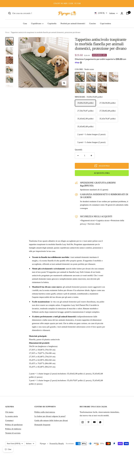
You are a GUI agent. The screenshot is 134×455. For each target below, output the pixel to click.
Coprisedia (52, 23)
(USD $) (101, 13)
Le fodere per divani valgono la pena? (50, 416)
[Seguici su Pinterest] (88, 422)
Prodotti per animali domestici (73, 23)
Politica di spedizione (14, 425)
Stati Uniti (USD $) (13, 444)
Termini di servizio (13, 433)
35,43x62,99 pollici (85, 119)
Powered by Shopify (57, 444)
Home (7, 32)
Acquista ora (102, 173)
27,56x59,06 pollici (107, 103)
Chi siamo (9, 412)
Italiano (112, 13)
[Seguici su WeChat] (100, 422)
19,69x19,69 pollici (85, 103)
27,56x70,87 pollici (85, 111)
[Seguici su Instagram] (83, 422)
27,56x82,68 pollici (107, 111)
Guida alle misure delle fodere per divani (51, 420)
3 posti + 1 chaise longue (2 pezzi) (91, 142)
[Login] (122, 13)
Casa (25, 23)
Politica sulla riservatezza (44, 412)
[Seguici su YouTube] (94, 422)
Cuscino (92, 23)
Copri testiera (105, 23)
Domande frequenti (42, 425)
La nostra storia (11, 416)
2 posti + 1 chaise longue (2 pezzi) (91, 134)
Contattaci (9, 420)
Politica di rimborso (13, 429)
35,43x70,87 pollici (107, 119)
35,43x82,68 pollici (85, 126)
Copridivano (36, 23)
